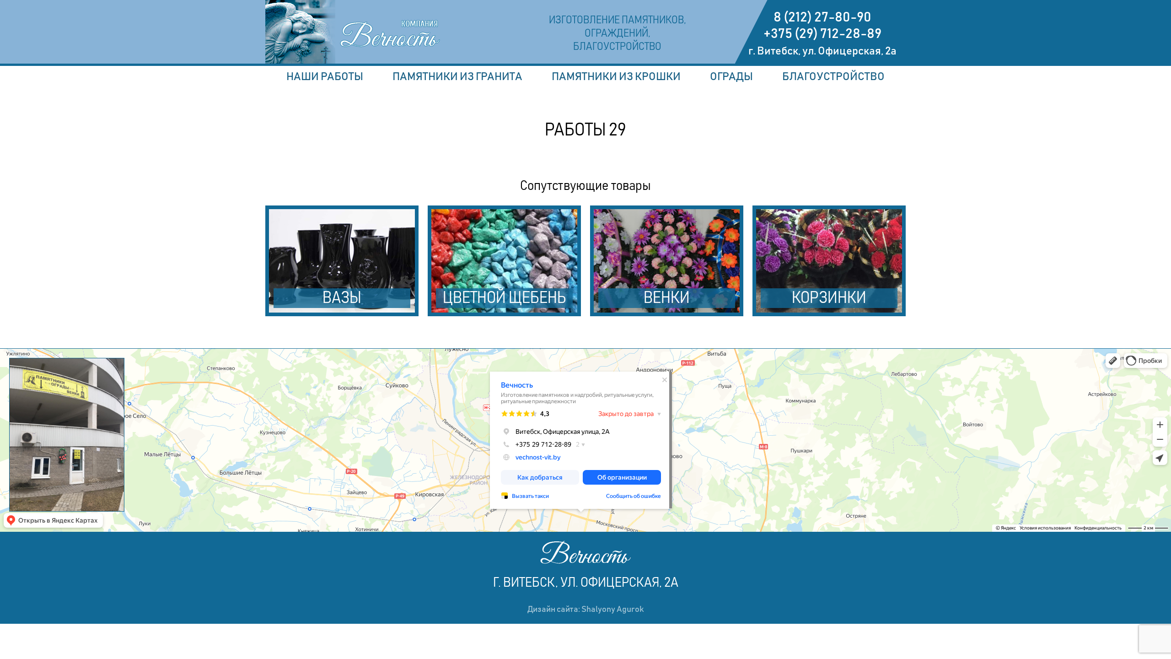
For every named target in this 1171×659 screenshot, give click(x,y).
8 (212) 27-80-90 (822, 17)
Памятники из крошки (616, 76)
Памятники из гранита (457, 76)
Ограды (731, 76)
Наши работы (324, 76)
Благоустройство (833, 76)
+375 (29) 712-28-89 (822, 34)
